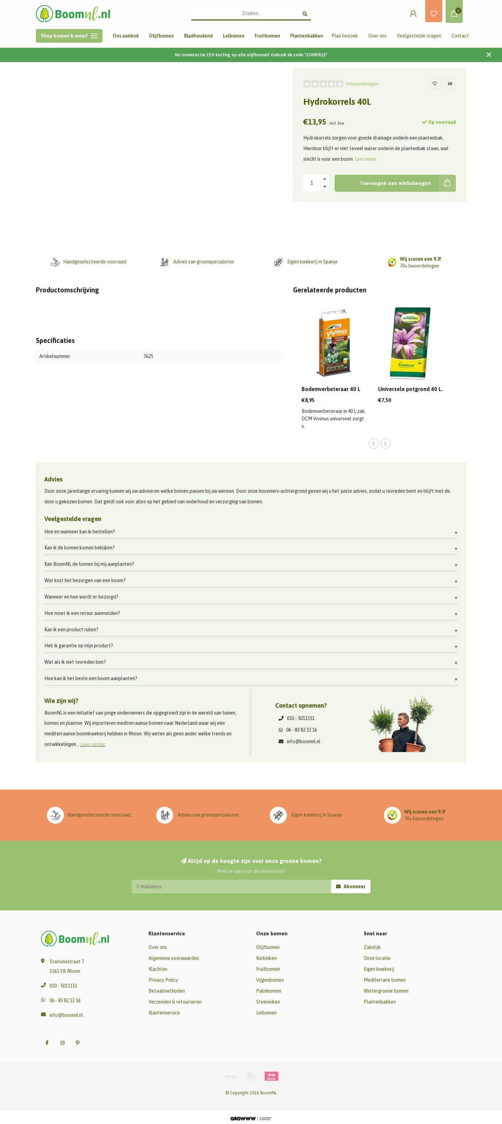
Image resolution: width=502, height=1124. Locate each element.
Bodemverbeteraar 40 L (331, 389)
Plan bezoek (345, 36)
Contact (460, 36)
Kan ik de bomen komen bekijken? (79, 547)
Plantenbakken (306, 36)
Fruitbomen (267, 36)
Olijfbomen (161, 36)
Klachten (158, 969)
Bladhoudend (198, 36)
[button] (373, 443)
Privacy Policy (163, 980)
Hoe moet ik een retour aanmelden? (82, 613)
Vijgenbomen (270, 980)
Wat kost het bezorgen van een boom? (85, 580)
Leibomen (234, 36)
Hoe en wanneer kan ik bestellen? (79, 531)
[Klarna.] (271, 1076)
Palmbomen (268, 991)
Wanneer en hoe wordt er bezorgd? (81, 597)
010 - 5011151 (301, 718)
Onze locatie (377, 958)
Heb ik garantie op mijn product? (78, 645)
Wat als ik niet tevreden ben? (75, 662)
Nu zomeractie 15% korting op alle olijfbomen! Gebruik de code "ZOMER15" (251, 54)
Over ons (377, 36)
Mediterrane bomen (385, 980)
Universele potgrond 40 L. (410, 389)
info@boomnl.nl (303, 741)
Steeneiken (268, 1002)
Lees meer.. (366, 159)
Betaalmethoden (167, 991)
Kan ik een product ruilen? (71, 629)
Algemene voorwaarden (174, 958)
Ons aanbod (126, 36)
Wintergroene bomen (386, 991)
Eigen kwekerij (379, 969)
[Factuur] (251, 1076)
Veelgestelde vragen (419, 36)
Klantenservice (164, 1012)
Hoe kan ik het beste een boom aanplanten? (90, 678)
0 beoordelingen (362, 83)
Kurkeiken (266, 958)
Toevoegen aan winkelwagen (395, 183)
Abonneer (354, 886)
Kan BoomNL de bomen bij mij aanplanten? (89, 564)
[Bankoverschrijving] (230, 1076)
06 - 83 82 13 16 (301, 730)
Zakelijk (372, 947)
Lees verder (92, 744)
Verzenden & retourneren (175, 1002)
